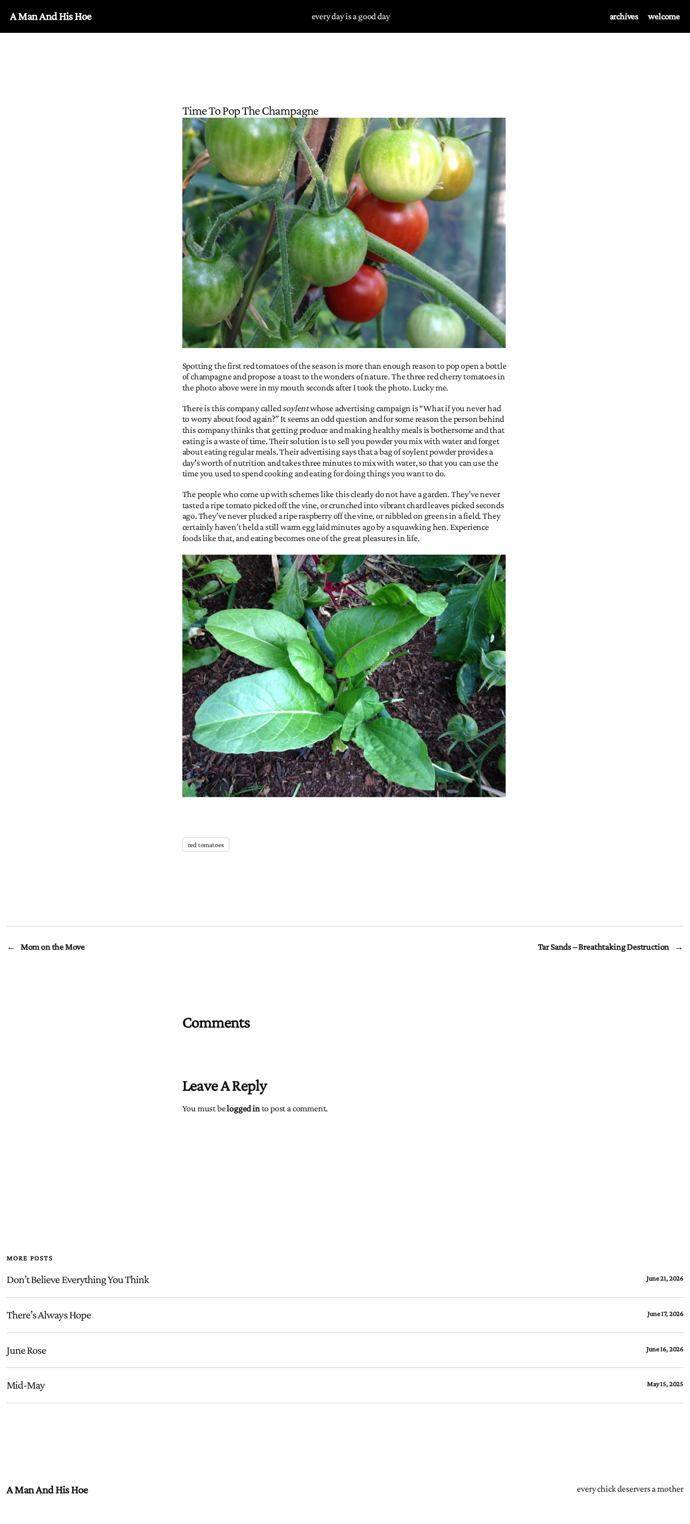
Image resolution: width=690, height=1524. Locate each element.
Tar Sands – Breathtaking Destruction (604, 947)
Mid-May (25, 1385)
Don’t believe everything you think (78, 1279)
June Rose (26, 1350)
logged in (243, 1108)
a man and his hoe (51, 16)
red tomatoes (206, 845)
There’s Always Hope (49, 1315)
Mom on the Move (53, 947)
